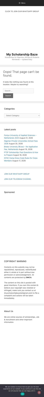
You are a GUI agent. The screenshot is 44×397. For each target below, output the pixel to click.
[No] (41, 391)
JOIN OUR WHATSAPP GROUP (16, 174)
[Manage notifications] (39, 392)
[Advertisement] (22, 33)
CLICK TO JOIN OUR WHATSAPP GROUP (22, 11)
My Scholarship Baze (22, 54)
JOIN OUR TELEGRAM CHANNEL (17, 179)
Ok (22, 394)
